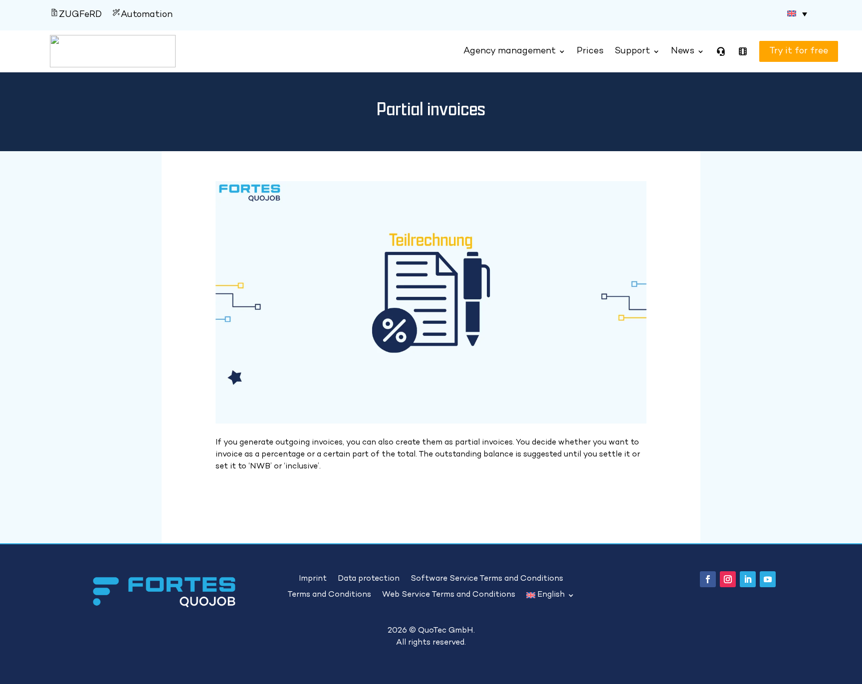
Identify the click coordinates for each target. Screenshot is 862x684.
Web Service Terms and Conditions (448, 595)
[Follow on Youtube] (768, 579)
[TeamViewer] (720, 51)
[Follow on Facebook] (708, 579)
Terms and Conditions (329, 595)
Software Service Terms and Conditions (487, 579)
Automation (147, 14)
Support (632, 51)
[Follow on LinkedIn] (748, 579)
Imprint (313, 579)
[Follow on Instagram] (728, 579)
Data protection (369, 579)
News (682, 51)
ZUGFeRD (80, 14)
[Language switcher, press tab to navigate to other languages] (797, 13)
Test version (785, 51)
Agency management (509, 51)
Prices (590, 51)
